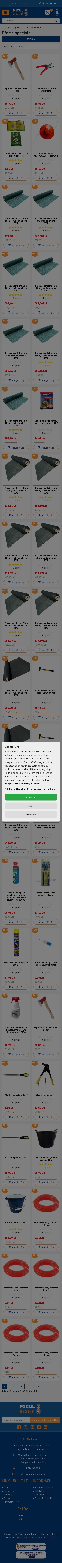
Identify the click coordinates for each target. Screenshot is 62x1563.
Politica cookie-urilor (15, 789)
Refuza (31, 805)
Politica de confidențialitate (41, 789)
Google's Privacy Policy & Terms (22, 783)
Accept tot (30, 797)
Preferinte (30, 814)
